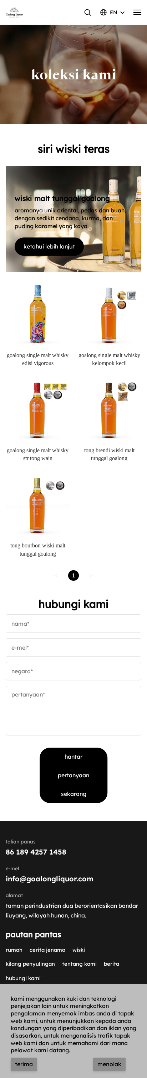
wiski (78, 949)
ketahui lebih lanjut (49, 246)
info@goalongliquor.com (49, 878)
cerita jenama (47, 949)
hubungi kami (23, 978)
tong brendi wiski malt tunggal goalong (109, 454)
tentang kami (79, 963)
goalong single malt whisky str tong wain (38, 454)
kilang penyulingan (30, 963)
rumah (14, 949)
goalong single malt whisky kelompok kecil (109, 359)
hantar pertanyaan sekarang (73, 775)
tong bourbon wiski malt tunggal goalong (37, 549)
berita (111, 963)
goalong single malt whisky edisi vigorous (38, 359)
